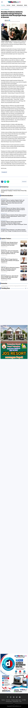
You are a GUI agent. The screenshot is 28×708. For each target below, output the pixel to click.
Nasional (4, 241)
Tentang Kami (9, 701)
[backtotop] (14, 704)
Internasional (20, 5)
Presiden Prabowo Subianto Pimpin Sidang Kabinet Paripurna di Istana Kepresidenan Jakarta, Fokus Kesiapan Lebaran (13, 216)
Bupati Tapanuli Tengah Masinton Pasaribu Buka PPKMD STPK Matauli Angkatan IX (10, 261)
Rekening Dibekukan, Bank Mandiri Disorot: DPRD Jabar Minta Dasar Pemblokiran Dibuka (9, 277)
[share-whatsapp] (8, 181)
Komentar (24, 181)
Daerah (13, 5)
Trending (3, 5)
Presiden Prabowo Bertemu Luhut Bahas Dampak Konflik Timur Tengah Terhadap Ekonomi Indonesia (13, 230)
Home (2, 9)
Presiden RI (4, 172)
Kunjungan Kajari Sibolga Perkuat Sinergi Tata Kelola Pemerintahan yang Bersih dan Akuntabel (9, 244)
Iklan (20, 701)
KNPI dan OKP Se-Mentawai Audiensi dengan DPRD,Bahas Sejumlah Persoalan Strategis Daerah (10, 269)
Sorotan (8, 5)
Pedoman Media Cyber (16, 699)
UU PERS (24, 699)
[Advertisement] (14, 308)
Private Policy (15, 701)
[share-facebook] (2, 181)
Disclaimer (8, 699)
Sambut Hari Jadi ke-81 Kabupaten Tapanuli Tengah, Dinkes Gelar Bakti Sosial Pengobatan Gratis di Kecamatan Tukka (10, 252)
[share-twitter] (5, 181)
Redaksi (3, 699)
